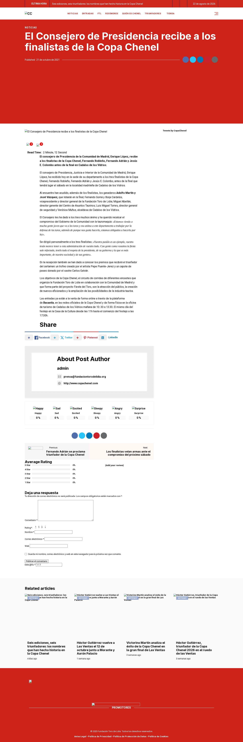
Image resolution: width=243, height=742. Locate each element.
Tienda (171, 13)
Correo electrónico (34, 539)
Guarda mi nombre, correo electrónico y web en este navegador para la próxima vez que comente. (74, 554)
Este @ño (30, 564)
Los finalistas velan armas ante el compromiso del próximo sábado (128, 453)
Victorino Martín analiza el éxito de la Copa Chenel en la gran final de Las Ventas (145, 646)
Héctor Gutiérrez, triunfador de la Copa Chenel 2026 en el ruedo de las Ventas (194, 648)
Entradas (88, 13)
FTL (99, 13)
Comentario (31, 520)
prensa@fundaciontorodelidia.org (85, 376)
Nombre (29, 532)
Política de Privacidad (99, 736)
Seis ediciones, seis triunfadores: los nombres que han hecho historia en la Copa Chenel (97, 3)
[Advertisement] (121, 92)
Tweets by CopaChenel (175, 130)
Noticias (72, 13)
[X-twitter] (125, 673)
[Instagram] (132, 673)
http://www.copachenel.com (81, 383)
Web (27, 546)
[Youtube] (118, 673)
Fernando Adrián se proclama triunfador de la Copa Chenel (65, 453)
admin (63, 368)
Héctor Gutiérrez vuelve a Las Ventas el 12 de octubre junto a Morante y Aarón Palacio (96, 648)
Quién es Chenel (131, 13)
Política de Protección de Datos (129, 736)
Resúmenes (111, 13)
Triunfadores (153, 13)
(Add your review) (114, 465)
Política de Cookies (158, 736)
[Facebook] (110, 673)
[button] (176, 3)
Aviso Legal (80, 736)
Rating (28, 528)
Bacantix (48, 302)
